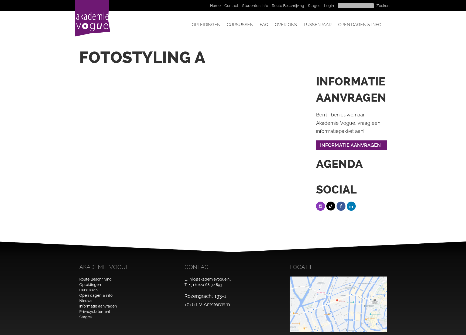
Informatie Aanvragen (350, 145)
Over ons (286, 24)
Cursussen (240, 24)
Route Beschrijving (288, 6)
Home (215, 6)
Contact (231, 6)
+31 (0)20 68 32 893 (205, 284)
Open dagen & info (359, 24)
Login (329, 6)
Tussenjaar (317, 24)
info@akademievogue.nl (210, 279)
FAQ (264, 24)
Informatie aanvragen (98, 306)
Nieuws (85, 301)
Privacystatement (94, 311)
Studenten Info (255, 6)
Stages (314, 6)
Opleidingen (206, 24)
